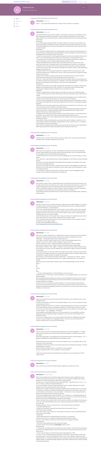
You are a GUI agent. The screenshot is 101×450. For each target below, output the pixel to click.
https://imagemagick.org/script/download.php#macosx (49, 224)
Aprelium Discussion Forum (22, 2)
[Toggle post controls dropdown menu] (86, 25)
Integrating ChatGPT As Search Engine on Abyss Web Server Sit (44, 18)
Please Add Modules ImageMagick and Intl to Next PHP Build (44, 132)
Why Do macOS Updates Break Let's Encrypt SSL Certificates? (44, 360)
